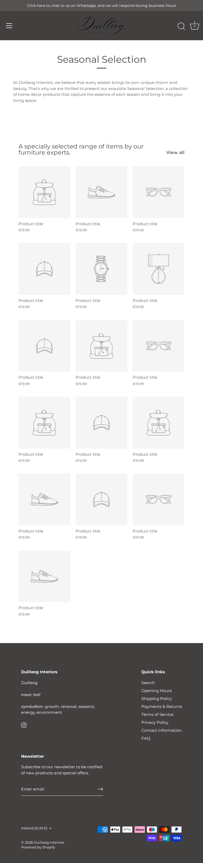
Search (148, 682)
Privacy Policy (154, 722)
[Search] (181, 26)
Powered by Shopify (38, 847)
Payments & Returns (161, 706)
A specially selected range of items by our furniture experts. (81, 149)
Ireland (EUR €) (34, 828)
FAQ (145, 738)
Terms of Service (157, 714)
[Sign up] (100, 789)
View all (175, 152)
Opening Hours (156, 690)
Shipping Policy (156, 698)
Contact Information (161, 730)
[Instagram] (23, 724)
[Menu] (9, 25)
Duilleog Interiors (49, 842)
